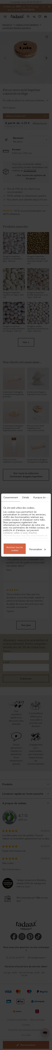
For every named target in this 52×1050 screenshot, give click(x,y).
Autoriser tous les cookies (14, 549)
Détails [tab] (25, 497)
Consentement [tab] (10, 497)
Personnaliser (35, 549)
